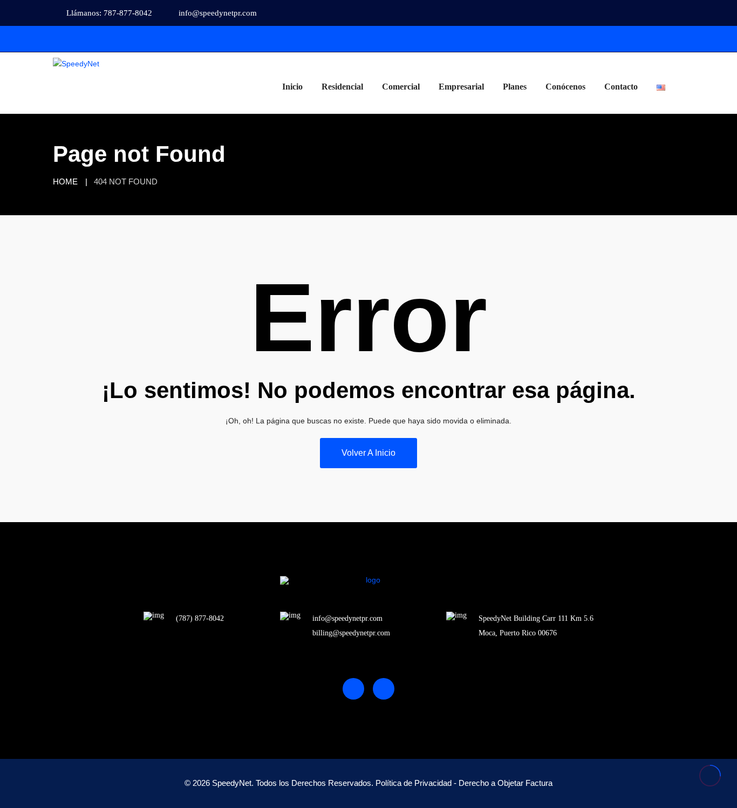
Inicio (292, 86)
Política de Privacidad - (416, 783)
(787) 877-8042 (200, 618)
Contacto (621, 86)
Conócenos (565, 86)
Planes (515, 86)
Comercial (401, 86)
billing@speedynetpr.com (351, 633)
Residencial (342, 86)
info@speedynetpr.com (218, 13)
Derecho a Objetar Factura (505, 783)
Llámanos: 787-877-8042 (109, 13)
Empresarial (461, 86)
